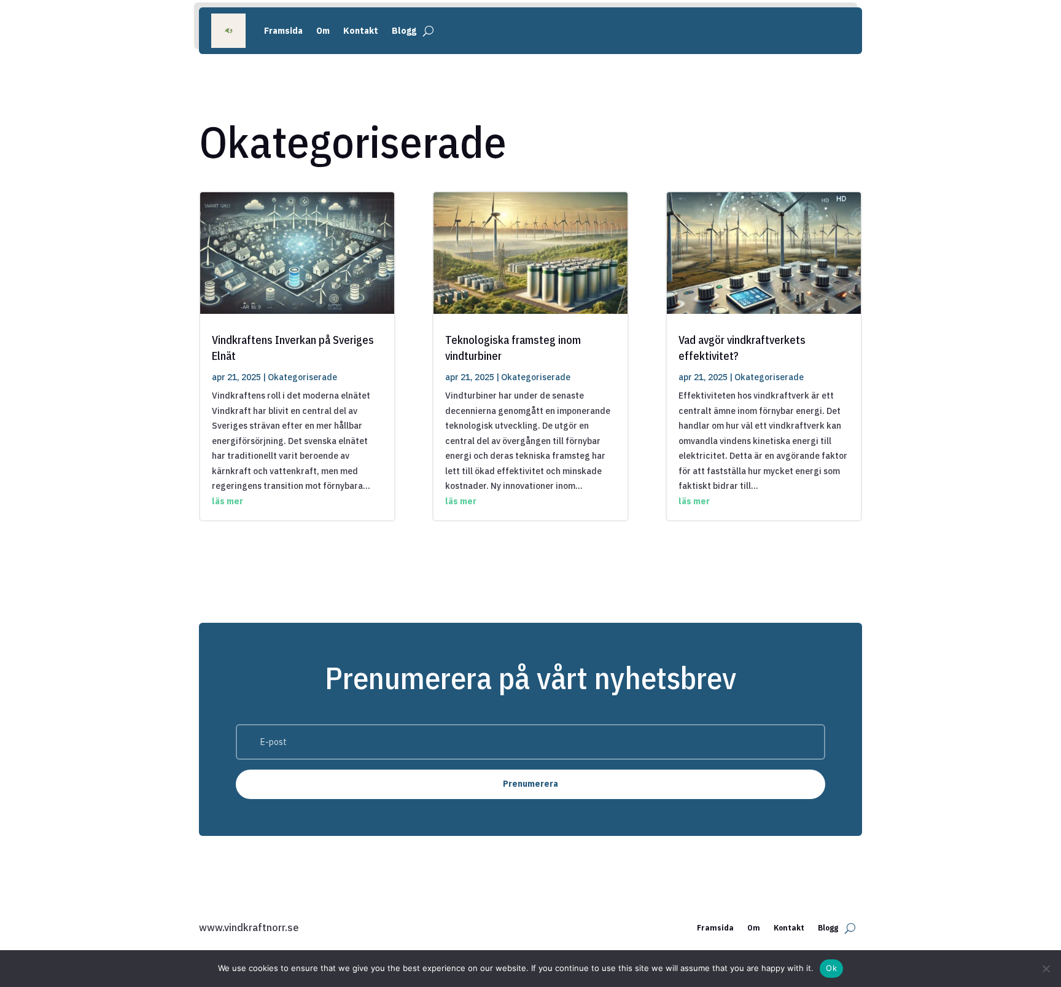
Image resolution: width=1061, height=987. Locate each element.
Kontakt (360, 30)
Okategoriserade (302, 377)
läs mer (227, 501)
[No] (1046, 968)
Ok (831, 968)
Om (323, 30)
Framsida (283, 30)
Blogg (404, 30)
